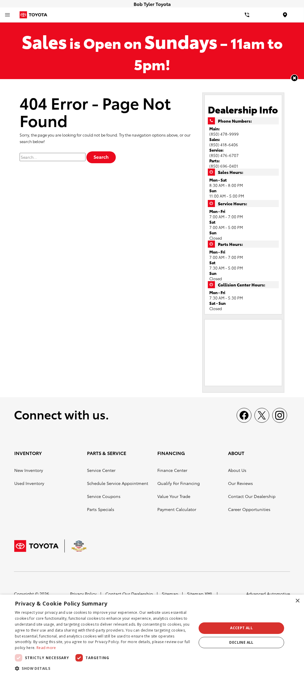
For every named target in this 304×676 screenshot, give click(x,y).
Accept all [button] (241, 627)
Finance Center (172, 470)
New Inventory (28, 470)
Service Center (101, 470)
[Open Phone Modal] (247, 14)
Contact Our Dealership (252, 496)
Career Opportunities (249, 509)
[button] (294, 78)
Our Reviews (240, 483)
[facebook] (244, 415)
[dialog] (152, 635)
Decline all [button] (241, 642)
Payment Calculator (176, 509)
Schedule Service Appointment (117, 483)
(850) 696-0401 (223, 166)
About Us (237, 470)
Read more (46, 647)
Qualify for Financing (178, 483)
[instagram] (279, 415)
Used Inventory (29, 483)
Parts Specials (100, 509)
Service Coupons (104, 496)
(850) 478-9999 (224, 134)
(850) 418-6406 (223, 144)
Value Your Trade (173, 496)
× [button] (297, 601)
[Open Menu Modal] (7, 14)
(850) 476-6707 (224, 155)
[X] (261, 415)
